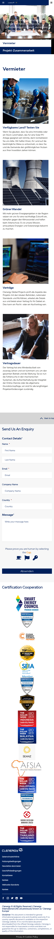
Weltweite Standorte (10, 885)
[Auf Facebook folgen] (3, 898)
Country (7, 500)
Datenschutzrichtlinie (10, 857)
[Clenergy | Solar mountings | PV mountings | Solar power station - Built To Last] (12, 2)
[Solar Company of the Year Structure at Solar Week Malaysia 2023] (27, 735)
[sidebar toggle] (51, 2)
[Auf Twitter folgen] (12, 898)
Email (5, 469)
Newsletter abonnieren (11, 866)
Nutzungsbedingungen (11, 861)
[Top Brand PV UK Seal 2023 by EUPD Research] (27, 686)
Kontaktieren (7, 875)
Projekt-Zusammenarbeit (18, 50)
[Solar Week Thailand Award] (27, 834)
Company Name (10, 484)
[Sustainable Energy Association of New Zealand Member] (27, 752)
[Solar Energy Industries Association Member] (27, 669)
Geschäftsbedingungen (11, 871)
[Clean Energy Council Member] (27, 636)
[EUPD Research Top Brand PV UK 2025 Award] (27, 620)
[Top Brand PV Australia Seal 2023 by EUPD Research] (27, 801)
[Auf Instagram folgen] (8, 898)
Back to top (49, 418)
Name (6, 444)
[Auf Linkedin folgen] (17, 898)
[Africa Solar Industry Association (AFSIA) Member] (27, 768)
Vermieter (9, 43)
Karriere (5, 880)
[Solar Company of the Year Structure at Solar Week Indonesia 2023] (27, 719)
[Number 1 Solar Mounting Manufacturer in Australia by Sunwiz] (27, 653)
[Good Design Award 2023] (27, 818)
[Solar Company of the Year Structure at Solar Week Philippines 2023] (27, 785)
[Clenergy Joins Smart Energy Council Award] (27, 603)
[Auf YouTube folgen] (21, 898)
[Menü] (4, 2)
